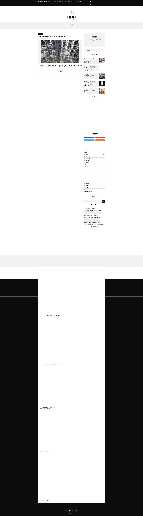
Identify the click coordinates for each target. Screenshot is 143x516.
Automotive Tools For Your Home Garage (51, 36)
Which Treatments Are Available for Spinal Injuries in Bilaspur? (90, 90)
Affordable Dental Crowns (88, 224)
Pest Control (94, 181)
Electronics (56, 1)
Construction (50, 1)
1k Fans (87, 137)
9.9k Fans (99, 137)
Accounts (95, 215)
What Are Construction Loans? (46, 499)
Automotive (40, 1)
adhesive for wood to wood (88, 217)
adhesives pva (86, 219)
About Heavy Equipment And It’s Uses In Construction (51, 364)
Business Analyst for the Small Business (48, 407)
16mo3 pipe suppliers (97, 210)
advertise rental (96, 220)
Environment (61, 1)
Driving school (94, 158)
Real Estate (94, 183)
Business (45, 1)
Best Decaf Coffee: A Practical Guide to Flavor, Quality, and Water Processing (90, 83)
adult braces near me (94, 219)
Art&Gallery (94, 148)
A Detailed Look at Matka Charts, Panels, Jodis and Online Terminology (89, 67)
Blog (94, 152)
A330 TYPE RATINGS (87, 213)
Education (94, 160)
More (77, 1)
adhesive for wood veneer (98, 217)
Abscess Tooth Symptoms (97, 213)
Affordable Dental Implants (98, 224)
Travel (94, 189)
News (94, 177)
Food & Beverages (67, 1)
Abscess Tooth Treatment (88, 215)
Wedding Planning (94, 191)
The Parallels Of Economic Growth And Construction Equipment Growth (54, 449)
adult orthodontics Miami (88, 220)
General (73, 1)
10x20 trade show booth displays (89, 208)
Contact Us (81, 1)
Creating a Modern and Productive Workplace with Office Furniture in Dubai (89, 75)
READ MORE (60, 71)
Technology (94, 187)
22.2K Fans (100, 140)
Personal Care (94, 179)
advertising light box (87, 222)
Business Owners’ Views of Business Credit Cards (50, 315)
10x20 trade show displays (88, 210)
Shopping (94, 185)
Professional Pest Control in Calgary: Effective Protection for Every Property (90, 60)
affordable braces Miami (96, 222)
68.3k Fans (89, 140)
